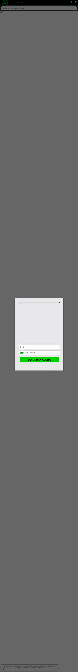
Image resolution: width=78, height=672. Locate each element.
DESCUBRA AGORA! (39, 359)
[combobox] (22, 352)
